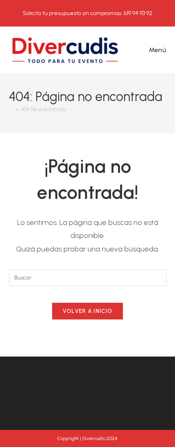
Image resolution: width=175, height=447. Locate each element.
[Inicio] (11, 109)
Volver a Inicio (88, 311)
